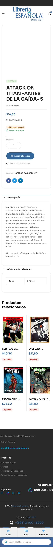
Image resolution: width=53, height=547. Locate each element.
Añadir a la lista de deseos (20, 163)
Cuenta (26, 534)
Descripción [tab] (13, 197)
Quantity (10, 140)
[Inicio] (8, 531)
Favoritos (43, 534)
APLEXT (32, 517)
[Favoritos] (43, 531)
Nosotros (5, 457)
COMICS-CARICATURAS (26, 173)
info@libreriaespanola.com (14, 448)
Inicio (8, 534)
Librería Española (20, 506)
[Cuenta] (26, 531)
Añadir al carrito (22, 156)
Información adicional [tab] (19, 269)
